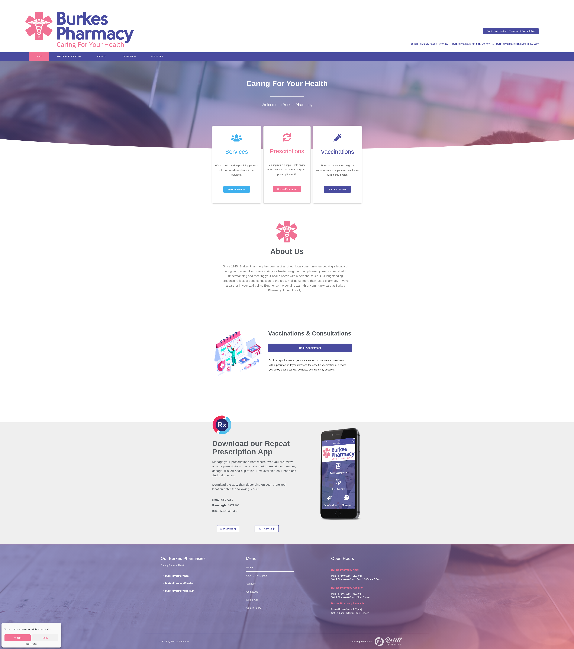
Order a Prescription (69, 56)
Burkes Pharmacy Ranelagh (179, 590)
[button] (202, 575)
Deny (45, 637)
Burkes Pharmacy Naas (177, 576)
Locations (127, 56)
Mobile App (157, 56)
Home (39, 56)
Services (101, 56)
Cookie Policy (31, 644)
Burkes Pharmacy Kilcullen (179, 583)
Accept (18, 637)
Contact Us (252, 592)
